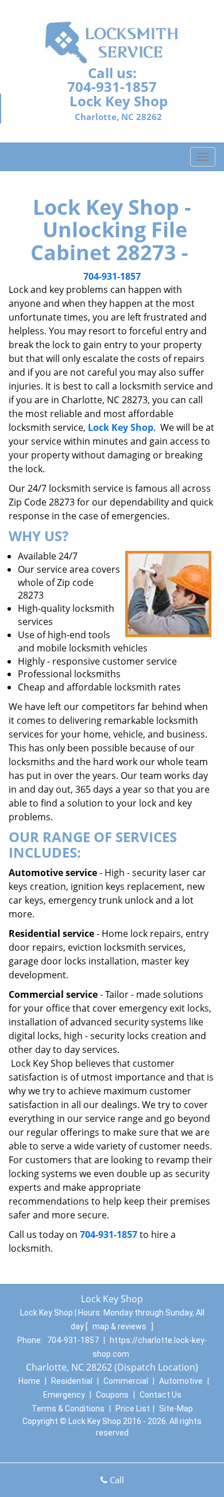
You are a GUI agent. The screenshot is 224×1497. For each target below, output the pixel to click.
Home (29, 1381)
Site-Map (176, 1408)
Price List (132, 1408)
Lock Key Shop (120, 427)
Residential (71, 1381)
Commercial (125, 1381)
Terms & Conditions (68, 1408)
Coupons (112, 1394)
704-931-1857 (112, 86)
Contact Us (160, 1394)
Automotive (181, 1381)
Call (115, 1480)
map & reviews (120, 1326)
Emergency (64, 1394)
